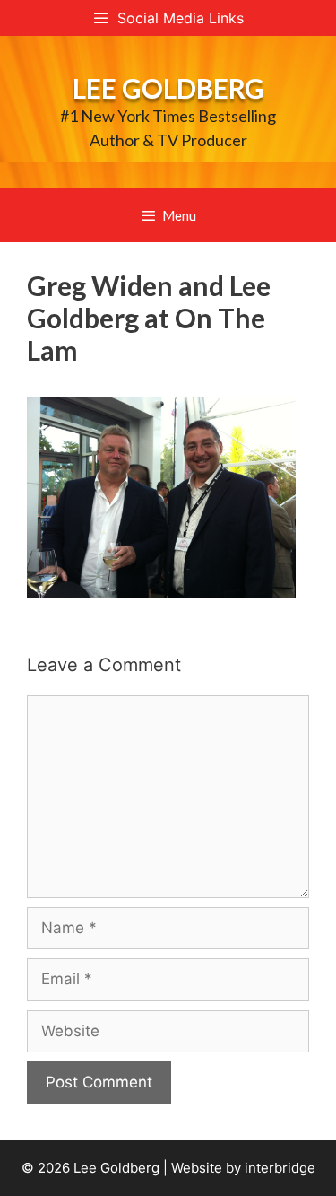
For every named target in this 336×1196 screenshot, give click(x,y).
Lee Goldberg (168, 88)
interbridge (280, 1167)
